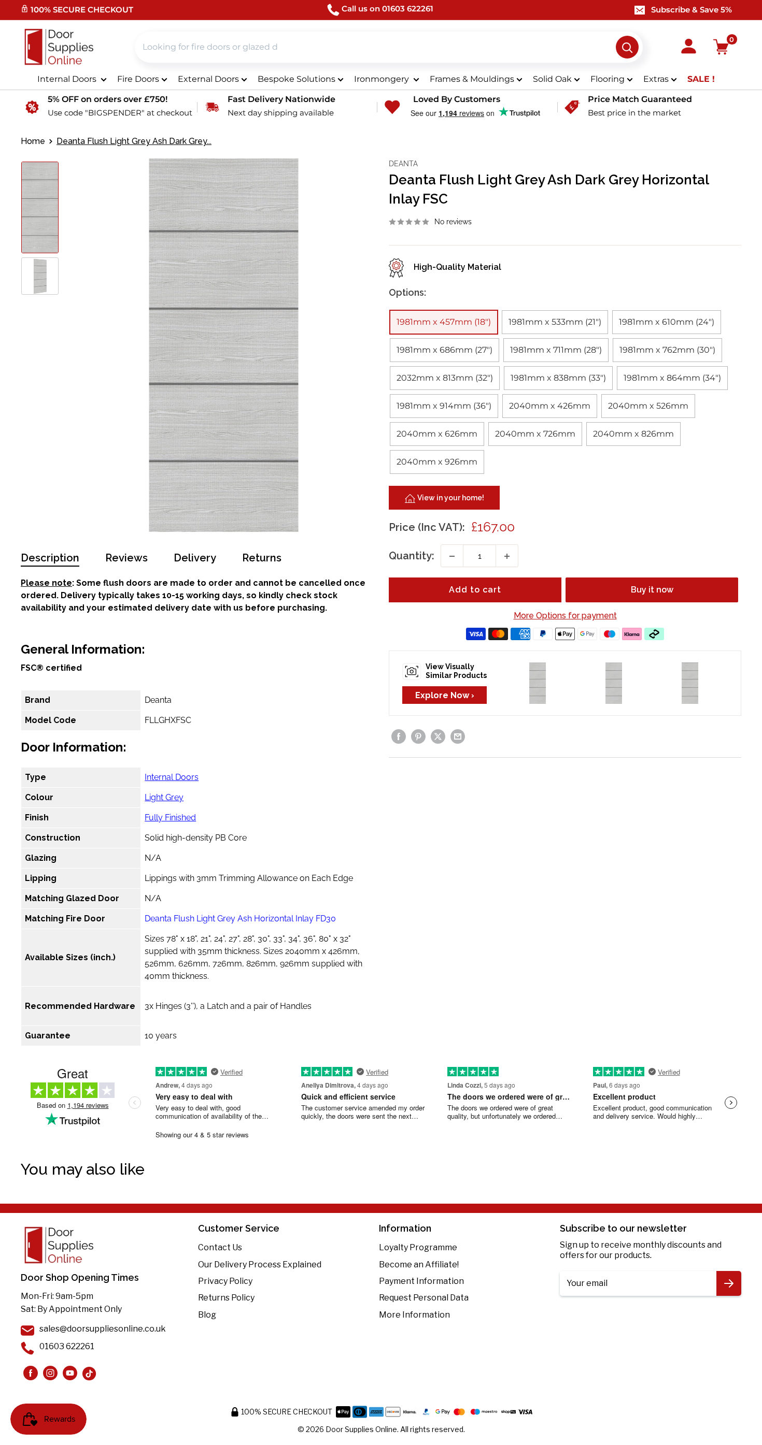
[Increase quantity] (507, 556)
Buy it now (652, 590)
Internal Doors (67, 79)
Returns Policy (226, 1298)
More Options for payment (565, 616)
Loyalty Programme (418, 1247)
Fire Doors (138, 79)
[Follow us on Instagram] (30, 1373)
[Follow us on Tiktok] (89, 1373)
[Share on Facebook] (398, 736)
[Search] (627, 47)
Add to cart (475, 590)
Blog (207, 1315)
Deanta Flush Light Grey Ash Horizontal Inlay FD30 (240, 918)
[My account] (688, 47)
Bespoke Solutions (296, 79)
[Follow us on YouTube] (70, 1373)
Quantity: (411, 556)
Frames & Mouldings (472, 79)
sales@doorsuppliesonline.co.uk (102, 1329)
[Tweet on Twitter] (438, 736)
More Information (414, 1315)
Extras (656, 79)
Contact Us (220, 1247)
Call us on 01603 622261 (387, 8)
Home (33, 141)
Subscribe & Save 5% (691, 10)
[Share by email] (457, 736)
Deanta (403, 164)
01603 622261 (66, 1346)
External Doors (208, 79)
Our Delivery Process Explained (259, 1264)
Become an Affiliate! (419, 1264)
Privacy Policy (225, 1281)
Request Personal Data (424, 1298)
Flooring (607, 79)
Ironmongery (382, 79)
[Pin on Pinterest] (418, 736)
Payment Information (421, 1281)
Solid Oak (552, 79)
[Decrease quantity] (452, 556)
